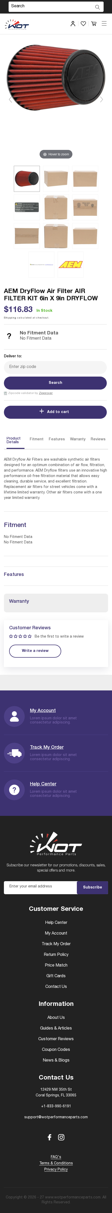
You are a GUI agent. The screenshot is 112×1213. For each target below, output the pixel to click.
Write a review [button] (35, 651)
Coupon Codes (56, 1050)
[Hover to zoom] (56, 101)
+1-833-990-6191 (56, 1106)
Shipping (10, 318)
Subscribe (92, 888)
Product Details (14, 440)
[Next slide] (101, 99)
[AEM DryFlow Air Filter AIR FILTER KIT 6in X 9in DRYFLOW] (27, 179)
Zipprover (46, 393)
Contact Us (56, 987)
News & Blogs (56, 1061)
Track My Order (47, 747)
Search (55, 383)
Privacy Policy (56, 1170)
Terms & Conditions (56, 1163)
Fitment (36, 439)
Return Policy (56, 955)
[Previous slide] (10, 99)
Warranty (77, 439)
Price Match (56, 966)
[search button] (97, 7)
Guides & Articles (56, 1029)
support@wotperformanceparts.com (56, 1117)
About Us (56, 1018)
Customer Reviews (56, 1039)
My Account (43, 711)
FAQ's (56, 1157)
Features (57, 439)
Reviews (98, 439)
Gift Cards (56, 976)
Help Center (43, 784)
